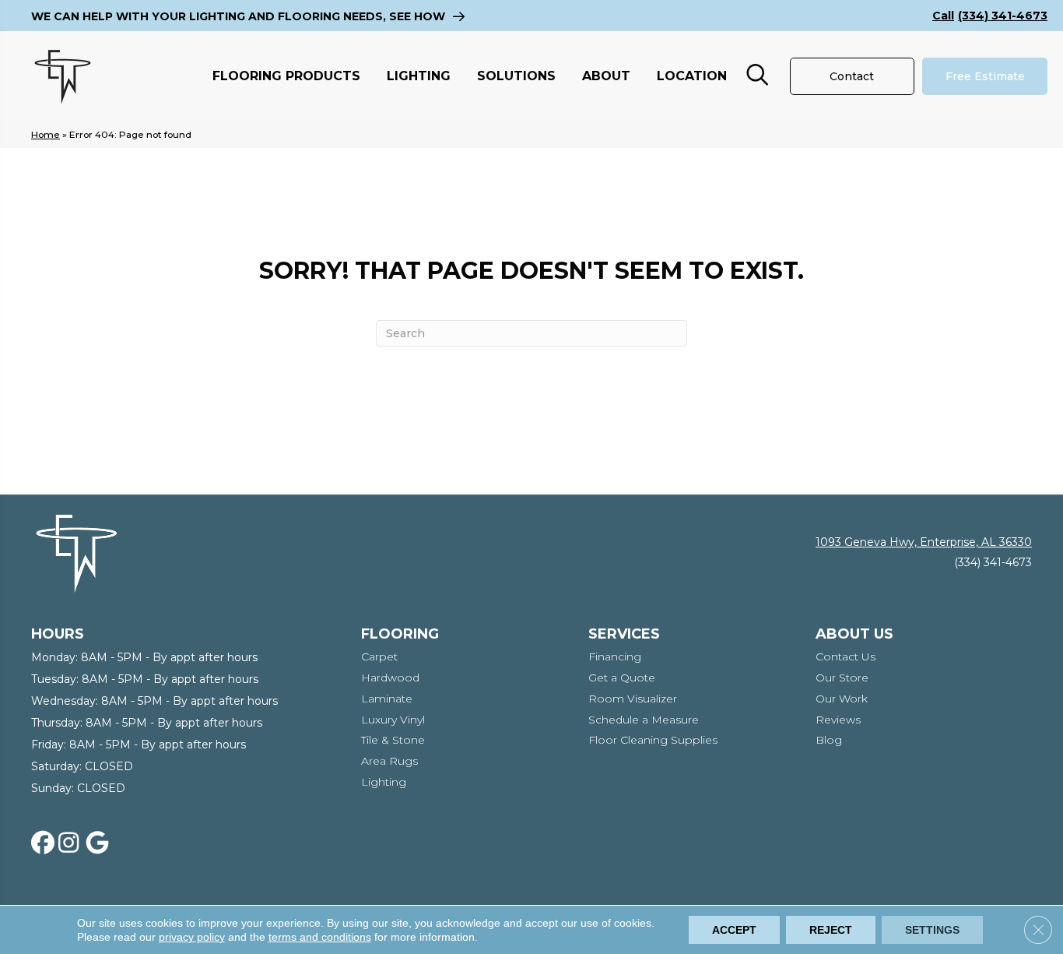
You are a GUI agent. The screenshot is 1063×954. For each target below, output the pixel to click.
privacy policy (192, 937)
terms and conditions (319, 937)
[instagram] (73, 843)
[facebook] (46, 843)
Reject (830, 930)
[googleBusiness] (100, 843)
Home (45, 134)
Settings (932, 930)
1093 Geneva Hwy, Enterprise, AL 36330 (924, 542)
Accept (734, 930)
